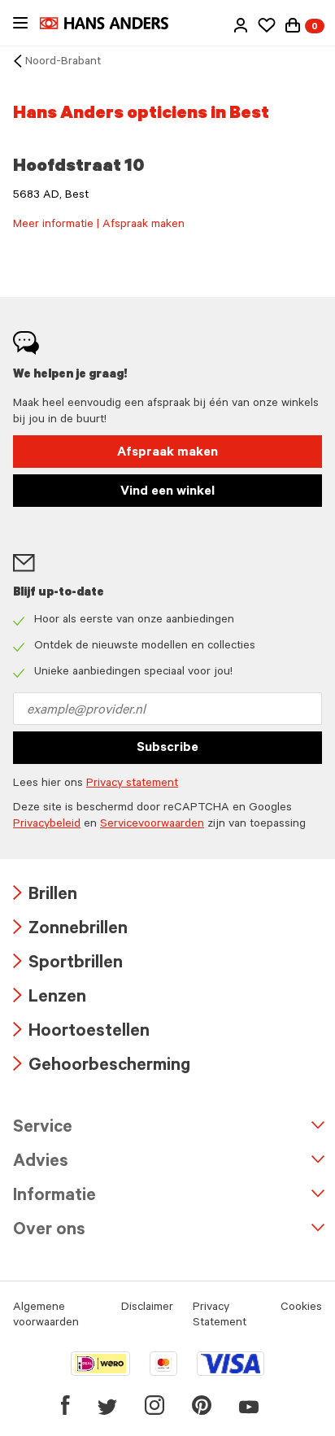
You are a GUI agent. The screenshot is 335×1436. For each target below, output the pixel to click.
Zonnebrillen (70, 930)
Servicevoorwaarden (152, 824)
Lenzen (49, 999)
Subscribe (167, 748)
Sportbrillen (68, 964)
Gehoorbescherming (101, 1067)
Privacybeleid (46, 824)
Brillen (45, 896)
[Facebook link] (65, 1405)
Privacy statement (132, 784)
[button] (240, 25)
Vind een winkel (167, 492)
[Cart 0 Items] (292, 25)
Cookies (301, 1308)
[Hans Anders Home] (112, 23)
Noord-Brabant (63, 62)
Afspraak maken (167, 453)
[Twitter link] (107, 1405)
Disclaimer (147, 1308)
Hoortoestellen (81, 1033)
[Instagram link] (154, 1405)
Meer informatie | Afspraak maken (99, 225)
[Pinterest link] (201, 1405)
